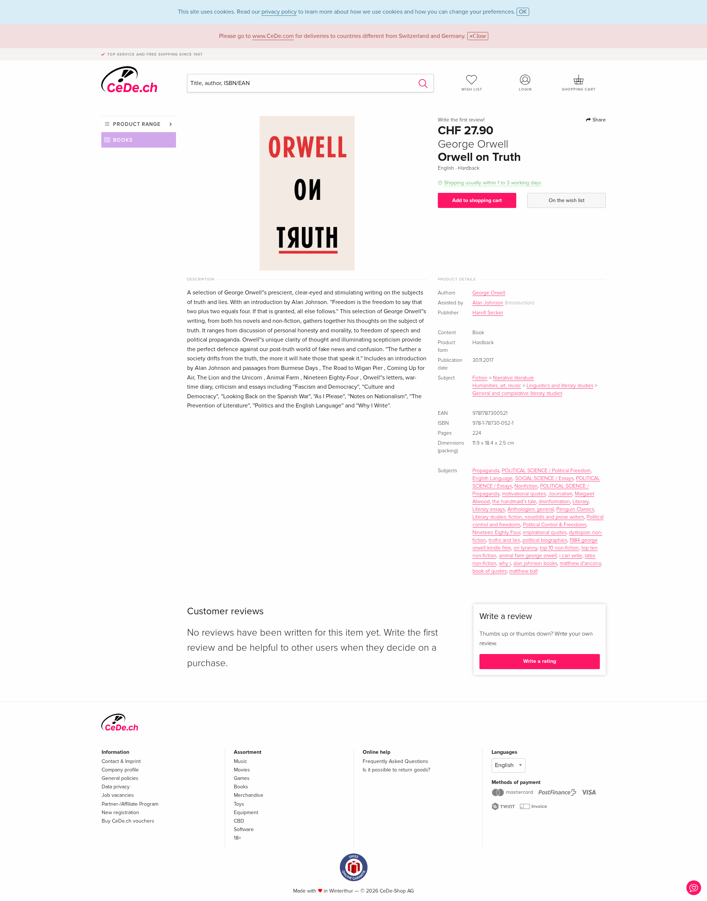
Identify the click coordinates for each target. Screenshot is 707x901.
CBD (239, 821)
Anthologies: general (530, 509)
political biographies (545, 540)
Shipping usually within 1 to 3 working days (492, 183)
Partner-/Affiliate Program (130, 804)
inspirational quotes (544, 532)
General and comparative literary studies (517, 393)
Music (240, 761)
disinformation (554, 501)
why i (505, 563)
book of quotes (489, 571)
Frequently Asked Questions (395, 761)
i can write (570, 555)
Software (244, 829)
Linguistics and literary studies (560, 385)
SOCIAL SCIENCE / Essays (544, 478)
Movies (242, 770)
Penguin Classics (575, 509)
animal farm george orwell (528, 555)
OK (523, 11)
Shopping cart (579, 89)
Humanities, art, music (496, 385)
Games (242, 778)
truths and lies (504, 540)
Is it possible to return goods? (396, 770)
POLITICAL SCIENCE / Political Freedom (546, 470)
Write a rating (539, 661)
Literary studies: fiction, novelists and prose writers (528, 517)
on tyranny (525, 548)
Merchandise (248, 795)
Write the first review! (461, 120)
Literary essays (488, 509)
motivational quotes (524, 494)
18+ (237, 838)
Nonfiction (526, 486)
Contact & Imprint (121, 761)
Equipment (246, 812)
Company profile (120, 770)
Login (525, 89)
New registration (120, 812)
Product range (137, 124)
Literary (580, 501)
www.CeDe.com (273, 36)
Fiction (480, 378)
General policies (120, 778)
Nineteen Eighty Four (496, 532)
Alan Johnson (487, 302)
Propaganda (485, 470)
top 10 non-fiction (559, 548)
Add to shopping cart (477, 200)
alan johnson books (535, 563)
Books (123, 140)
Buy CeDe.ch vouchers (128, 821)
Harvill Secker (487, 312)
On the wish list (566, 200)
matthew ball (523, 571)
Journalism (560, 494)
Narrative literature (513, 378)
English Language (492, 478)
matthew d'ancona (580, 563)
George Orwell (488, 293)
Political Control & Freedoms (554, 524)
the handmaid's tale (514, 501)
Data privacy (116, 787)
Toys (239, 804)
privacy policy (279, 11)
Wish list (471, 89)
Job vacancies (118, 795)
